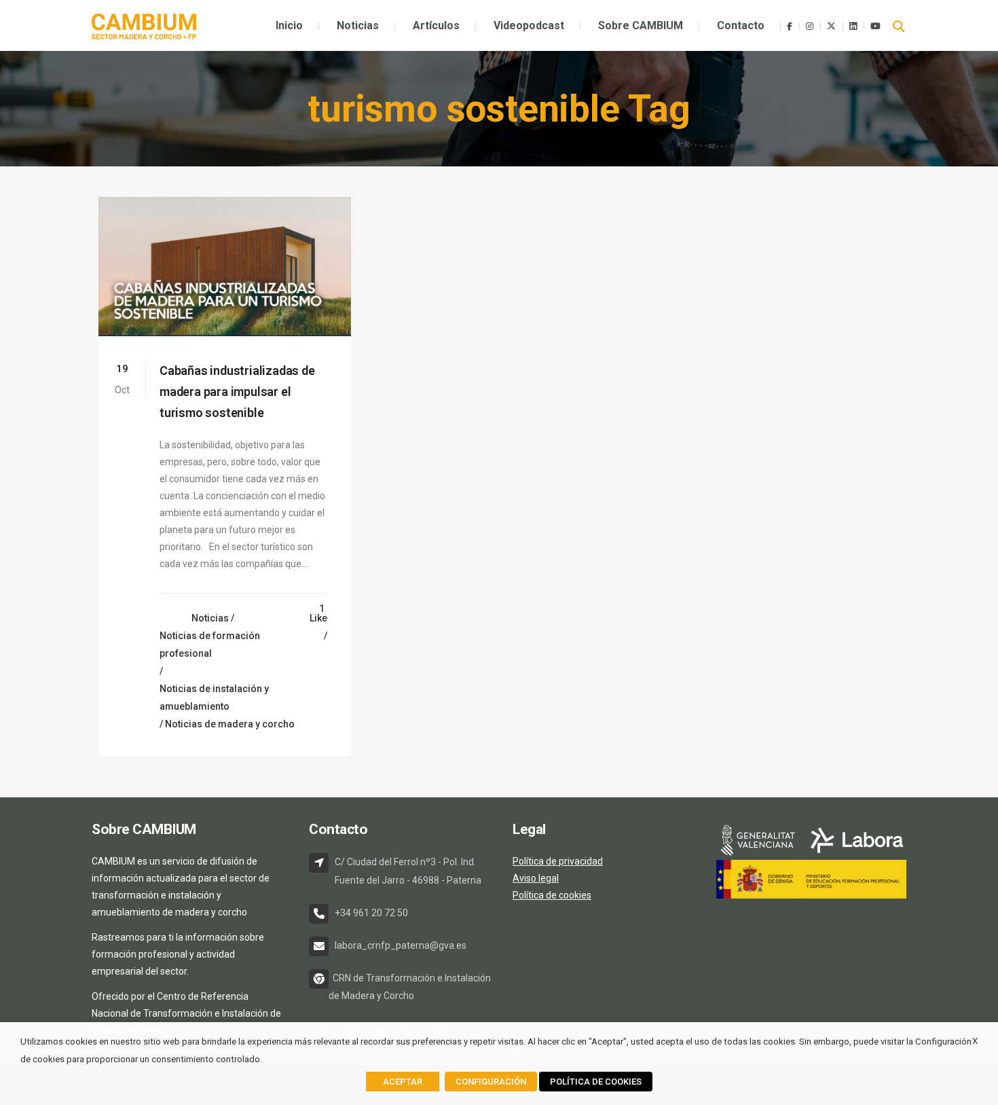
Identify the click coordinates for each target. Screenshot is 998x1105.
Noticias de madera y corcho (230, 724)
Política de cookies (552, 895)
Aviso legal (536, 878)
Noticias (210, 618)
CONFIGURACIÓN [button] (491, 1081)
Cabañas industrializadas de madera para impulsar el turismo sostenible (237, 391)
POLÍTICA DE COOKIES (596, 1081)
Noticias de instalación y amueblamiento (214, 697)
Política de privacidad (558, 861)
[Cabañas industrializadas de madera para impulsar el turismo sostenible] (224, 266)
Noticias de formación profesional (210, 644)
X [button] (975, 1041)
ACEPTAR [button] (402, 1081)
